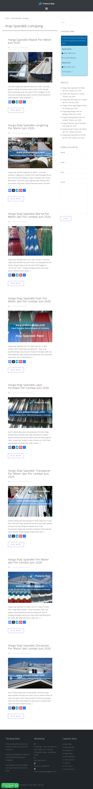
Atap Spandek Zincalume (22, 653)
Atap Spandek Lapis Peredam (24, 393)
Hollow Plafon (69, 760)
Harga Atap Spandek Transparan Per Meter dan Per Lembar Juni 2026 (29, 473)
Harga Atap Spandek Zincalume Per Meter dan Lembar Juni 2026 (29, 647)
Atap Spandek (19, 567)
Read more (16, 110)
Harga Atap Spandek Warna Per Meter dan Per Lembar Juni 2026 (29, 215)
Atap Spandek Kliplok (21, 47)
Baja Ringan (68, 753)
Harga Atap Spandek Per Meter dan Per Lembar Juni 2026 (28, 561)
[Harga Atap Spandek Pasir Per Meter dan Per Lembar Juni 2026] (30, 326)
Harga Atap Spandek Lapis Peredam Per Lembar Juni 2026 (28, 386)
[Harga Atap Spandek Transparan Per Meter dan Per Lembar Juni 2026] (30, 501)
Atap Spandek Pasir (21, 306)
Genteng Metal (69, 757)
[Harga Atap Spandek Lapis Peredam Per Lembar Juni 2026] (30, 412)
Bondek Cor (68, 750)
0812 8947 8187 (69, 67)
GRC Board (68, 766)
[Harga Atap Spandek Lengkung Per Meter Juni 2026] (30, 153)
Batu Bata (68, 744)
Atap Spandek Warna (21, 221)
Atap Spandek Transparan (23, 481)
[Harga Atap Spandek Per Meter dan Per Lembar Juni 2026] (30, 587)
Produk (26, 567)
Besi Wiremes (69, 769)
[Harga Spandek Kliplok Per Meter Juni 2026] (30, 67)
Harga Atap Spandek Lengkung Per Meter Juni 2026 (28, 126)
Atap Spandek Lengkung (22, 133)
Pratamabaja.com (23, 785)
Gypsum (67, 763)
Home (7, 18)
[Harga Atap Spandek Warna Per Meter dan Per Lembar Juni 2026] (30, 241)
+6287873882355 (69, 58)
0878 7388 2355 (69, 53)
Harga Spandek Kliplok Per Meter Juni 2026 (29, 41)
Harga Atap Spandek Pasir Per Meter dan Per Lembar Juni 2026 (29, 299)
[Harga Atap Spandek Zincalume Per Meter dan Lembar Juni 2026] (30, 673)
